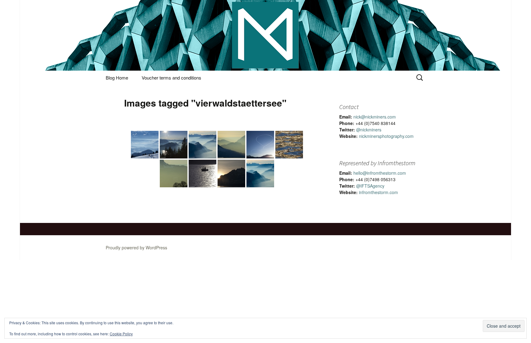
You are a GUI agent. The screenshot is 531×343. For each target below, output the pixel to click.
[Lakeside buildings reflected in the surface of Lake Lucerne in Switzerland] (289, 144)
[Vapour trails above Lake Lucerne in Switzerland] (260, 144)
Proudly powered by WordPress (136, 247)
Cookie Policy (121, 333)
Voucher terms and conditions (171, 77)
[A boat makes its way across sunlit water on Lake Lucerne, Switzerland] (202, 173)
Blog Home (117, 77)
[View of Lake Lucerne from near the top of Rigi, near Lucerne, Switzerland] (173, 144)
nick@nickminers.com (374, 117)
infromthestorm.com (378, 192)
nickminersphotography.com (386, 136)
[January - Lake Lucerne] (260, 173)
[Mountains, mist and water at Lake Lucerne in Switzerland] (173, 173)
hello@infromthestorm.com (379, 173)
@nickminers (368, 130)
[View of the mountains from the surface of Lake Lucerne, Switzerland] (231, 144)
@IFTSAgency (370, 186)
